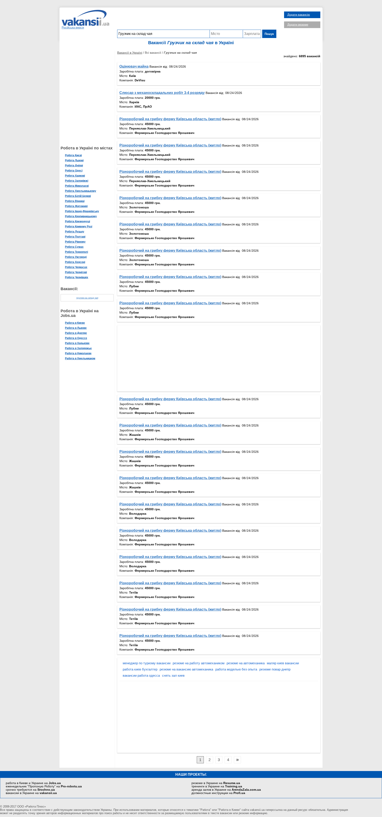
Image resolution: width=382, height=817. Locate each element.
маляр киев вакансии (283, 663)
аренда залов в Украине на (226, 789)
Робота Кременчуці (77, 221)
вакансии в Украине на (31, 793)
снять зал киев (173, 675)
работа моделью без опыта (236, 669)
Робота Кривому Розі (78, 226)
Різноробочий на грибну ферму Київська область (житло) (170, 119)
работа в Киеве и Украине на (33, 783)
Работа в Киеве (75, 322)
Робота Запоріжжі (76, 180)
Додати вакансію (298, 14)
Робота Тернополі (76, 251)
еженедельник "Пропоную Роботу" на (44, 786)
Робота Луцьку (74, 231)
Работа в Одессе (76, 338)
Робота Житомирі (76, 206)
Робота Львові (74, 160)
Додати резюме (297, 24)
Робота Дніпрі (74, 165)
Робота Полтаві (75, 236)
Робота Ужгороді (76, 257)
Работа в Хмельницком (80, 358)
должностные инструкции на (218, 793)
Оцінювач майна (134, 66)
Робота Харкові (75, 175)
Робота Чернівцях (76, 277)
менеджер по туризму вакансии (146, 663)
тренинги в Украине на (216, 786)
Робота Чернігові (76, 272)
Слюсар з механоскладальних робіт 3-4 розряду (162, 93)
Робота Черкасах (76, 267)
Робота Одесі (73, 170)
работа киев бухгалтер (140, 669)
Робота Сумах (74, 246)
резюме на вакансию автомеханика (186, 669)
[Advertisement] (196, 20)
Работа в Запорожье (78, 348)
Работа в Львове (76, 327)
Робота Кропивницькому (81, 216)
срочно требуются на (30, 789)
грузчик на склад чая (87, 298)
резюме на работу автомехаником (198, 663)
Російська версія (73, 27)
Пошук (269, 34)
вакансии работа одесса (141, 675)
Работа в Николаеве (78, 353)
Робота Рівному (75, 241)
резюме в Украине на (215, 783)
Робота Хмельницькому (80, 190)
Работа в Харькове (77, 343)
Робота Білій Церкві (78, 196)
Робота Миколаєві (77, 185)
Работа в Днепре (76, 333)
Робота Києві (73, 155)
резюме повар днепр (274, 669)
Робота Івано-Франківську (82, 211)
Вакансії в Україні (129, 52)
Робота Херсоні (75, 262)
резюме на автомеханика (246, 663)
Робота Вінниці (74, 201)
